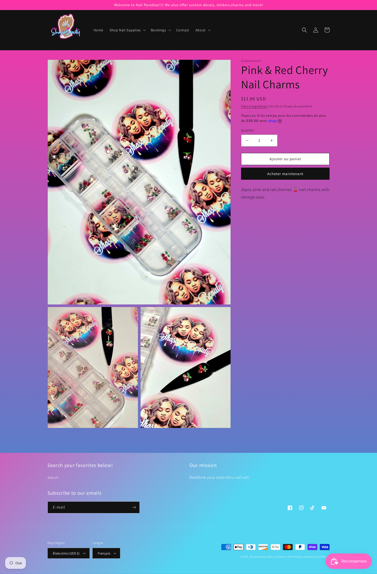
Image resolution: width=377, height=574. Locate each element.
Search (53, 477)
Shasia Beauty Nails (261, 556)
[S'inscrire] (134, 507)
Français (104, 553)
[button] (127, 30)
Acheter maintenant (285, 173)
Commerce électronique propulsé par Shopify (302, 556)
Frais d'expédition (254, 106)
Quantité (247, 130)
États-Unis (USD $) (66, 553)
